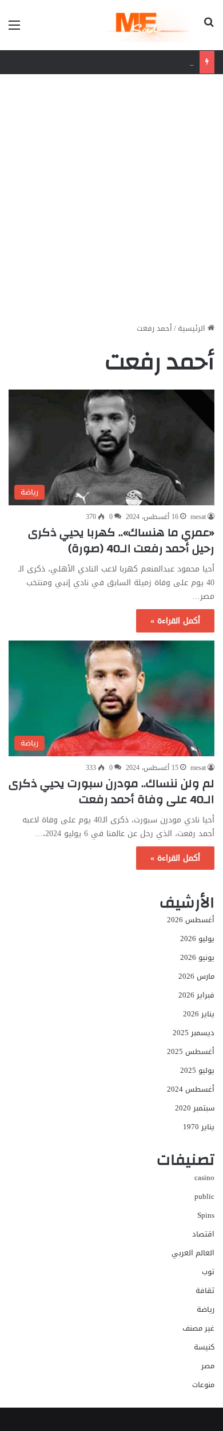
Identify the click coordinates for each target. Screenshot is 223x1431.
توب (208, 1271)
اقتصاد (203, 1234)
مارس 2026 (196, 976)
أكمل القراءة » (175, 621)
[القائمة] (14, 29)
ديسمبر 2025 (193, 1032)
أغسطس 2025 (190, 1051)
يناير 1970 (198, 1127)
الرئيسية (193, 328)
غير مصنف (198, 1328)
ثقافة (205, 1290)
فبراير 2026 (196, 995)
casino (204, 1177)
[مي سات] (150, 25)
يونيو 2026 (197, 957)
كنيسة (204, 1347)
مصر (207, 1366)
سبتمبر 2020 (194, 1108)
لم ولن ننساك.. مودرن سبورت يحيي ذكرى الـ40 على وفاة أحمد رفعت (111, 791)
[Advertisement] (111, 202)
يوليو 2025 (197, 1070)
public (204, 1196)
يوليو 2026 (197, 938)
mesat (198, 516)
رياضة (205, 1309)
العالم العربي (193, 1253)
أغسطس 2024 (190, 1089)
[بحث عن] (208, 29)
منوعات (203, 1384)
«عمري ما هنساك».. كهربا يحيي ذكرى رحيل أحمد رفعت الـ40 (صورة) (121, 540)
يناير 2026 (198, 1014)
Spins (205, 1215)
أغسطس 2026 (190, 920)
